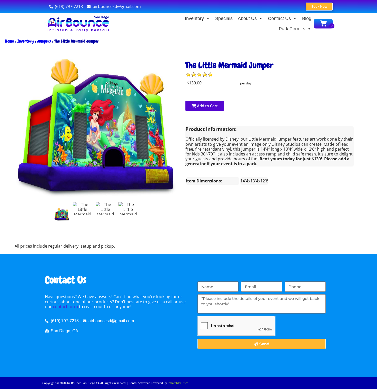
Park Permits (292, 28)
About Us (247, 18)
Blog (306, 18)
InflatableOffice (178, 383)
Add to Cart (207, 105)
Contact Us (279, 18)
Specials (224, 18)
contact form (65, 306)
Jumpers (44, 41)
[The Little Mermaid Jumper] (61, 214)
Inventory (194, 18)
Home (9, 41)
